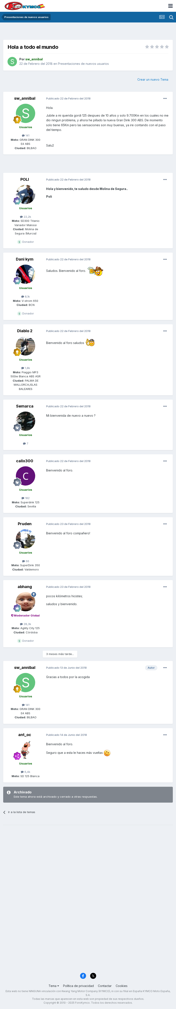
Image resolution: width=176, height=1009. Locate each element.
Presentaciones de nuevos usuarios (83, 63)
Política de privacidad (78, 986)
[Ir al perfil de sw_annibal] (12, 61)
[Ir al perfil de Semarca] (25, 421)
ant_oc (24, 734)
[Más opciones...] (165, 98)
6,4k (27, 771)
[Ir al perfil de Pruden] (25, 538)
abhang (25, 586)
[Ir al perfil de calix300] (25, 476)
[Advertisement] (88, 32)
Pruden (25, 524)
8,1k (27, 296)
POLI (24, 179)
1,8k (27, 368)
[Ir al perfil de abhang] (25, 601)
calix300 (24, 461)
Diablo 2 (24, 331)
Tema (53, 986)
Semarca (24, 406)
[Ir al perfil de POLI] (25, 194)
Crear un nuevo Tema (152, 79)
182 (27, 498)
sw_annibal (24, 98)
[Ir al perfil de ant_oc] (25, 749)
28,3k (27, 624)
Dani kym (24, 259)
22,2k (27, 216)
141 (27, 135)
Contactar (105, 986)
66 (27, 561)
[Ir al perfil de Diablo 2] (25, 346)
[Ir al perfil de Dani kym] (25, 274)
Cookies (121, 986)
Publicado (68, 98)
